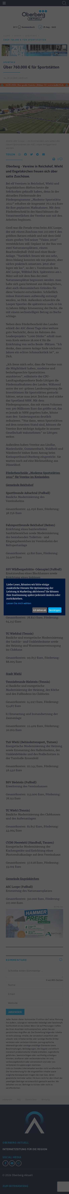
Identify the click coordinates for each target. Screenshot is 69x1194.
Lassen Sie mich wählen (18, 603)
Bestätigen (54, 610)
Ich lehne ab (39, 610)
